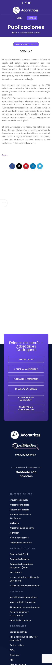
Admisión (14, 532)
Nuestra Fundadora (19, 504)
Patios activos (17, 645)
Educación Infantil (19, 554)
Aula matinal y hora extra (23, 602)
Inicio (14, 33)
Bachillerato (16, 572)
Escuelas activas (18, 631)
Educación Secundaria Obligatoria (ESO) (21, 566)
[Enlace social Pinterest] (26, 166)
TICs (12, 650)
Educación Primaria (19, 559)
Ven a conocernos (19, 537)
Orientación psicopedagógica (25, 607)
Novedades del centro (30, 33)
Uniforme (14, 523)
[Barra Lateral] (3, 203)
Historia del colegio (19, 509)
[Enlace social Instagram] (25, 3)
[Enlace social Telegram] (40, 166)
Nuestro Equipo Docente (22, 527)
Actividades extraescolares (23, 597)
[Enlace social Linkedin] (33, 166)
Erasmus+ (15, 655)
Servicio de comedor (20, 620)
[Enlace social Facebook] (22, 3)
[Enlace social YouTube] (29, 3)
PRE (11, 660)
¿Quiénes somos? (19, 499)
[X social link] (19, 166)
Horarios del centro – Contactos (20, 516)
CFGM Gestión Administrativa (25, 585)
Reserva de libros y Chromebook (19, 614)
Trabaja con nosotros (21, 542)
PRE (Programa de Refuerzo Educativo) (24, 638)
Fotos (4, 155)
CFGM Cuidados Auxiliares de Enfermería (24, 579)
